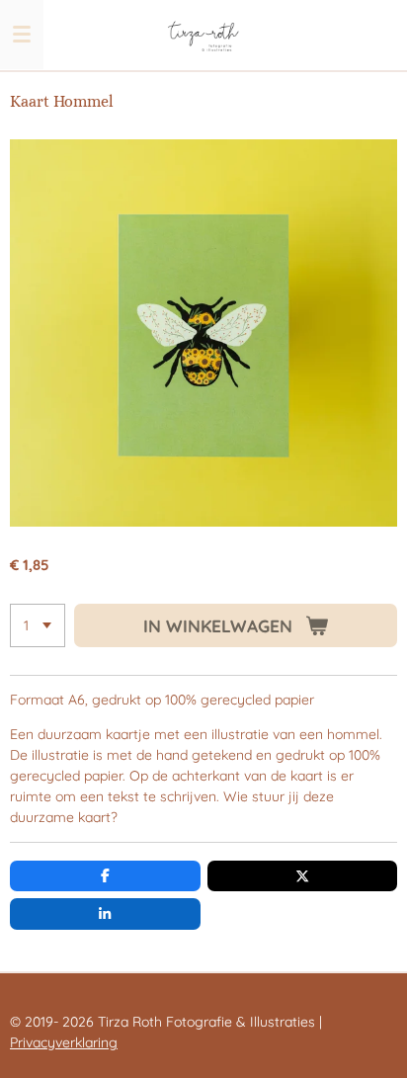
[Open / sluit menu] (21, 34)
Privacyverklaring (64, 1042)
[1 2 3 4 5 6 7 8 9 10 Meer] (37, 625)
